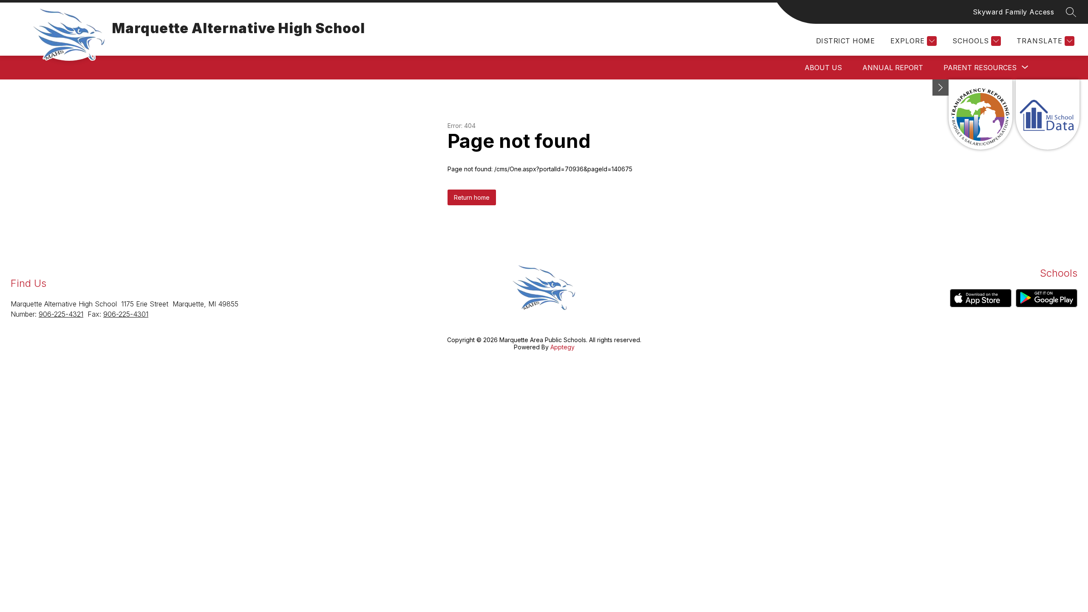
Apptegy (562, 347)
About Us (823, 67)
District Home (845, 41)
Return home (472, 197)
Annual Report (892, 67)
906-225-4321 (61, 314)
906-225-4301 (125, 314)
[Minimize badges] (940, 87)
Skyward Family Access (1013, 12)
